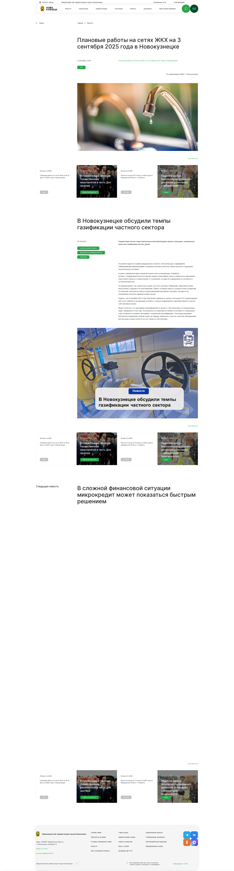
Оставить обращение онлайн (101, 842)
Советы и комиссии (125, 842)
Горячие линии (96, 832)
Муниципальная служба (154, 846)
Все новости (193, 158)
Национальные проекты (154, 832)
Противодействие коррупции (156, 842)
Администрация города (126, 837)
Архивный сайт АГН (125, 851)
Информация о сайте (180, 864)
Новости (68, 9)
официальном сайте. (173, 625)
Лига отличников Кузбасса (100, 851)
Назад (41, 23)
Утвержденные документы (155, 837)
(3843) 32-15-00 (41, 849)
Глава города (123, 832)
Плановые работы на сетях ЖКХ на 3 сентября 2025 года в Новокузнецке (148, 61)
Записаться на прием (98, 837)
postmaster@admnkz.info (44, 853)
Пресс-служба (123, 846)
